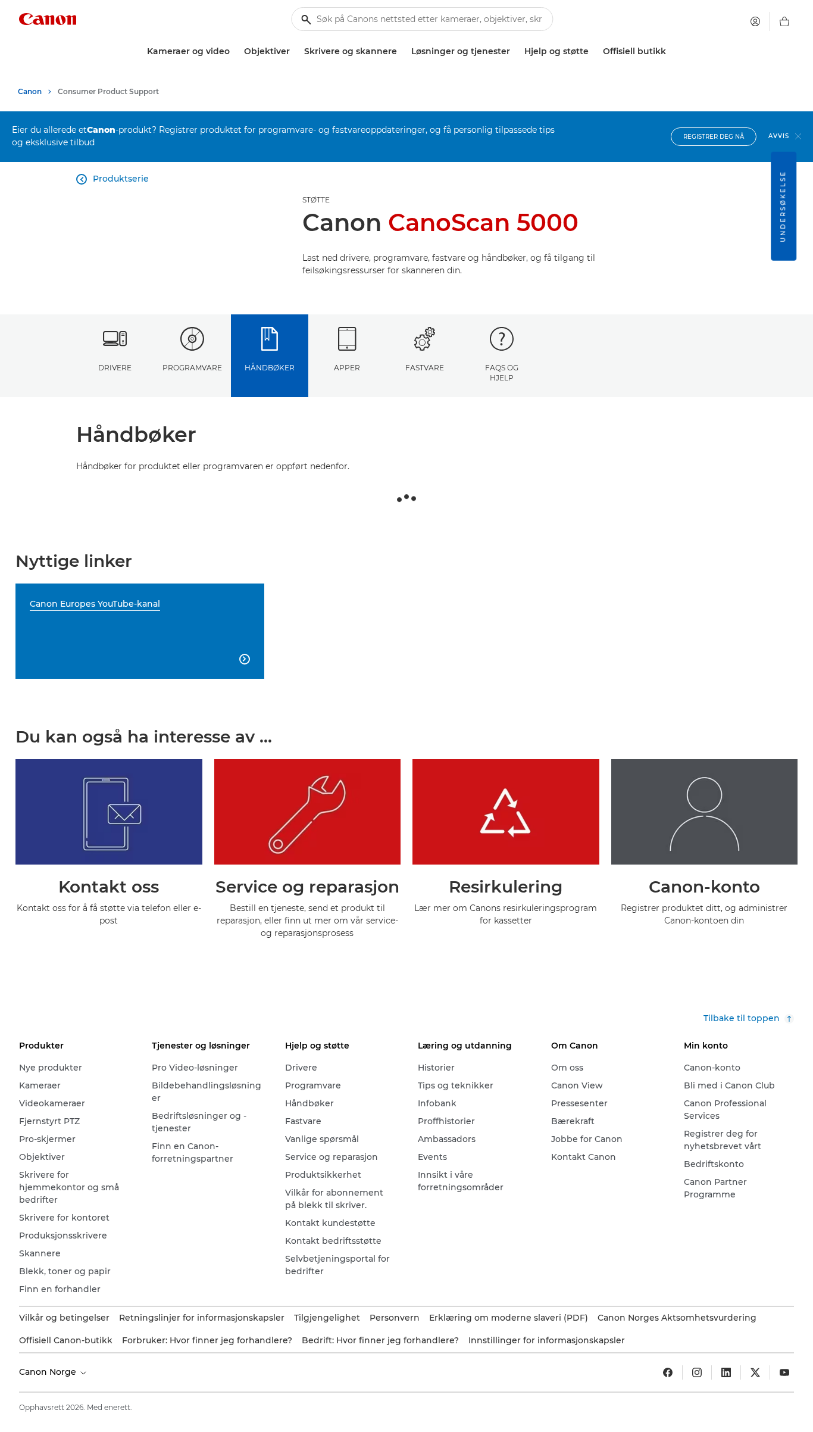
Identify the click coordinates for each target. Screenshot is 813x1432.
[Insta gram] (697, 1372)
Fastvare (424, 367)
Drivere (115, 367)
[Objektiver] (294, 51)
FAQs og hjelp (501, 372)
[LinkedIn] (726, 1372)
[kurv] (784, 21)
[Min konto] (755, 21)
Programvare (192, 367)
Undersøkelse (783, 206)
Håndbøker (270, 367)
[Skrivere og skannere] (401, 51)
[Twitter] (755, 1372)
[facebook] (668, 1372)
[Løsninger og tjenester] (515, 51)
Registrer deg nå (713, 137)
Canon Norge (49, 1372)
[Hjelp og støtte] (593, 51)
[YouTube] (784, 1372)
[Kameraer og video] (234, 51)
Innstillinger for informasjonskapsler (546, 1340)
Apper (347, 367)
